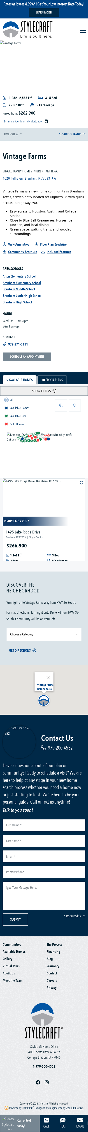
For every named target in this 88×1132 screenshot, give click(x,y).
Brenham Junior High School (22, 295)
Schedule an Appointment (27, 357)
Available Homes (14, 951)
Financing (53, 951)
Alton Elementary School (19, 276)
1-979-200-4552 (44, 1066)
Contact (52, 973)
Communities (12, 944)
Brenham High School (17, 302)
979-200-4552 (60, 748)
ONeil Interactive (74, 1108)
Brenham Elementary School (22, 282)
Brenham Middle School (19, 289)
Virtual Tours (11, 966)
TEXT (63, 1126)
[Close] (48, 677)
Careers (52, 980)
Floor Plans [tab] (52, 379)
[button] (22, 439)
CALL (46, 1126)
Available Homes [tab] (20, 379)
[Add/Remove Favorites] (82, 483)
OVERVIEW (11, 134)
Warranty (53, 966)
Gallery (7, 958)
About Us (9, 973)
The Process (54, 944)
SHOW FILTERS (41, 391)
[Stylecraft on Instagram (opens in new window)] (48, 1082)
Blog (50, 958)
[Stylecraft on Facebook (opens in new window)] (40, 1082)
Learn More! (44, 12)
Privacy (52, 987)
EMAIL (80, 1126)
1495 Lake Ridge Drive (23, 532)
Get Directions (20, 650)
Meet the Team (13, 980)
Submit (15, 919)
